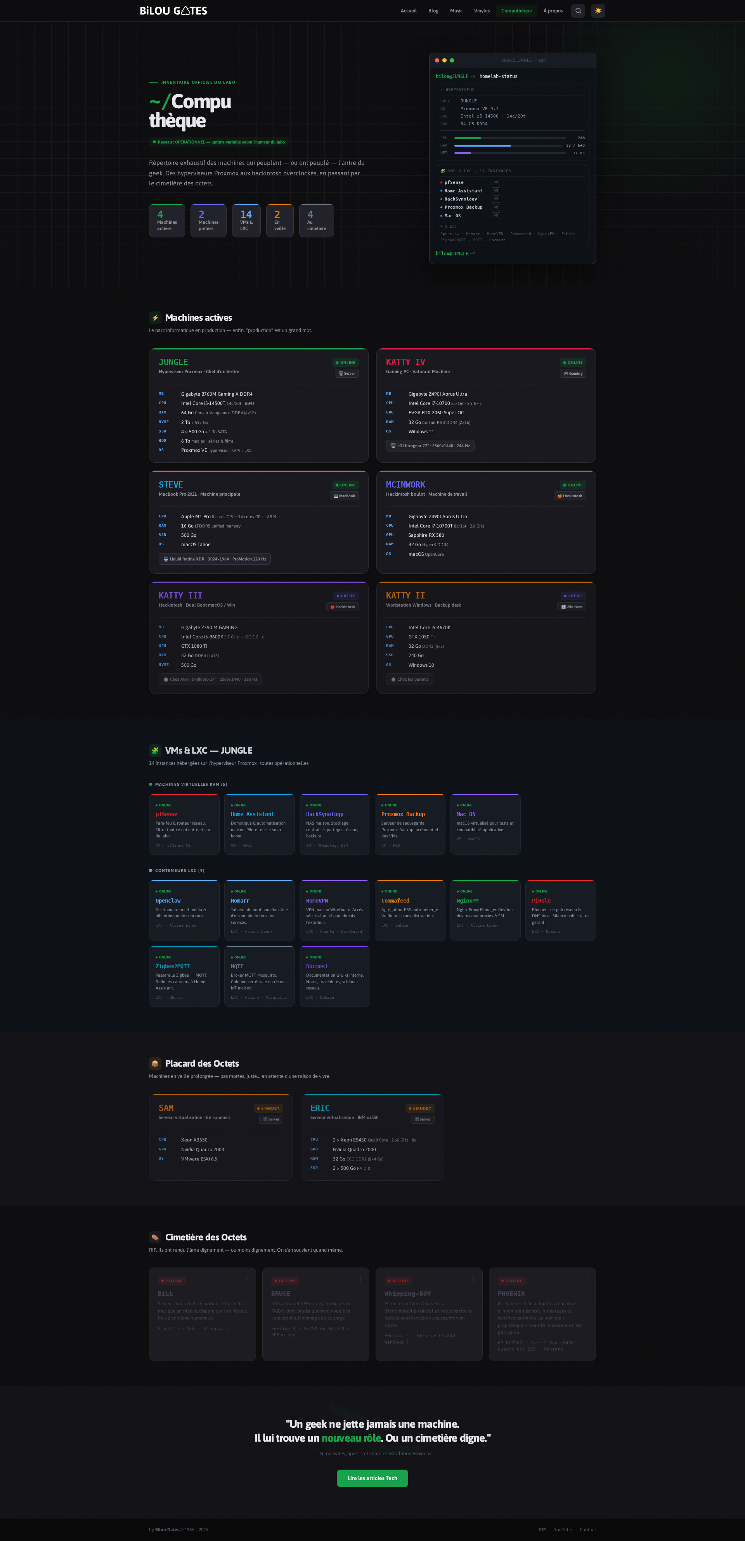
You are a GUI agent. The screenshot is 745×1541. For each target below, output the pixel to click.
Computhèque (516, 11)
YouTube (563, 1529)
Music (456, 11)
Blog (433, 11)
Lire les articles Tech (372, 1478)
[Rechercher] (578, 11)
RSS (542, 1529)
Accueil (409, 11)
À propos (553, 11)
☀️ (598, 10)
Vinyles (482, 11)
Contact (588, 1529)
